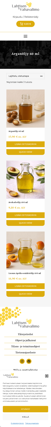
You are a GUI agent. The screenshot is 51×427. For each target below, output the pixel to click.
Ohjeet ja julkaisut (25, 340)
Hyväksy (25, 409)
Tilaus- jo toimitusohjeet (25, 346)
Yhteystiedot (25, 334)
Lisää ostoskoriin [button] (25, 144)
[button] (46, 376)
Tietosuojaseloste (32, 423)
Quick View (25, 152)
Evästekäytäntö (17, 423)
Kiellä (25, 417)
